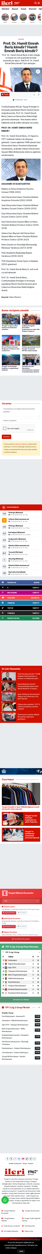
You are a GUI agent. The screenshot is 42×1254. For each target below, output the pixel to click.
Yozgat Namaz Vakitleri (8, 1220)
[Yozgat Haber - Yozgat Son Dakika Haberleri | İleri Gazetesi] (10, 3)
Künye (25, 1163)
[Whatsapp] (34, 1159)
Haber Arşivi (29, 1231)
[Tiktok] (27, 1159)
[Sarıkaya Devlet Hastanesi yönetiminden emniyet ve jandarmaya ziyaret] (31, 360)
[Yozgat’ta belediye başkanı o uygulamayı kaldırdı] (11, 360)
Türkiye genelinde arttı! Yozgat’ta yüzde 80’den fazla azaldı (31, 348)
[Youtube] (23, 1159)
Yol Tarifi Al (23, 912)
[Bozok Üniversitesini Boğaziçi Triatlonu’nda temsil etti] (11, 340)
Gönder (6, 437)
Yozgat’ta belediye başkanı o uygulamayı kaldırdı (10, 368)
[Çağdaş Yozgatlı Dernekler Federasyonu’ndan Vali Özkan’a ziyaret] (31, 319)
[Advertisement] (21, 482)
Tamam (21, 1251)
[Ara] (35, 3)
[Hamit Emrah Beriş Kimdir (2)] (21, 169)
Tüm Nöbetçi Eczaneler (22, 939)
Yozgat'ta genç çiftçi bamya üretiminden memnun (10, 327)
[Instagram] (15, 1159)
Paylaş (6, 94)
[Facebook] (7, 1159)
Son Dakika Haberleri (11, 1231)
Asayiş (23, 9)
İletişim (30, 1163)
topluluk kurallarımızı (21, 444)
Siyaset (15, 9)
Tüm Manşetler (29, 1226)
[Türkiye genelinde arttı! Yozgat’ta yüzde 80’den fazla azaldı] (31, 340)
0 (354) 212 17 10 (9, 926)
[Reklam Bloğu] (21, 771)
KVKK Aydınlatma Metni (26, 1248)
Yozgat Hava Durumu (32, 1211)
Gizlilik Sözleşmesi (15, 1163)
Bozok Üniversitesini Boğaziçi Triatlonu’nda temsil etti (10, 348)
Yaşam (21, 39)
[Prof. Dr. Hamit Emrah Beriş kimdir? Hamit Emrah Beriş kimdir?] (21, 80)
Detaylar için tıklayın (21, 1000)
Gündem (5, 9)
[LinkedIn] (19, 1159)
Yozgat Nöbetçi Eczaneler (8, 1212)
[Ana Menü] (39, 3)
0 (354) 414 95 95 (10, 912)
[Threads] (31, 1159)
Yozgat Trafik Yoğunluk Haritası (31, 1220)
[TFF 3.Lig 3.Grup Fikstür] (39, 1007)
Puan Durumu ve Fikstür (12, 1226)
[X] (11, 1159)
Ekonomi (32, 9)
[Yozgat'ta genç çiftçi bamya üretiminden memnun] (11, 319)
